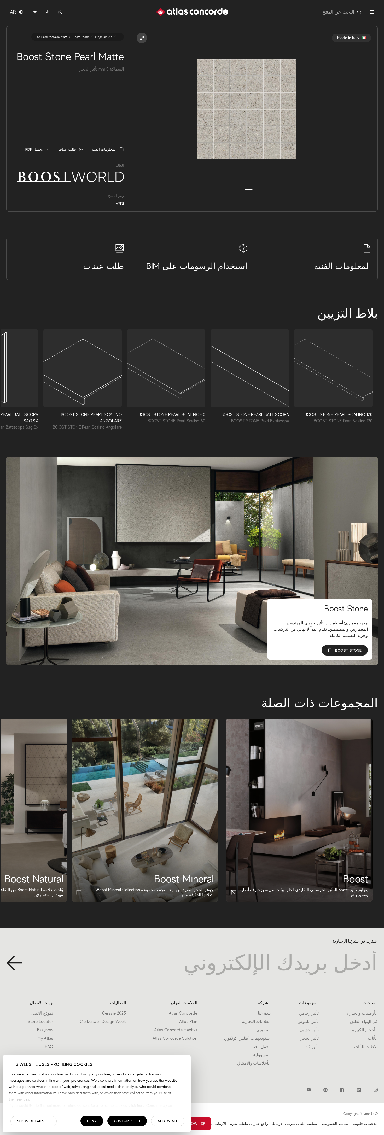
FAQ (49, 1046)
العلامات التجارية (256, 1021)
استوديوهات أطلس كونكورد (247, 1038)
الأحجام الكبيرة (365, 1030)
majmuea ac (103, 37)
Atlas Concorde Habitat (175, 1030)
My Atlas (45, 1038)
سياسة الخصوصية (334, 1123)
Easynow (188, 1123)
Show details (30, 1121)
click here (135, 1105)
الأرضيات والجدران (361, 1013)
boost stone (81, 37)
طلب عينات (67, 149)
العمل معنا (262, 1046)
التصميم (264, 1030)
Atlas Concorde (183, 1013)
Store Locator (40, 1021)
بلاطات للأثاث (366, 1046)
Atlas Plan (188, 1021)
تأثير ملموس (308, 1021)
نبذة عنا (264, 1013)
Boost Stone (348, 650)
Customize (124, 1121)
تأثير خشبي (309, 1030)
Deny (92, 1121)
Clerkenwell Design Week (103, 1021)
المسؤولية (262, 1055)
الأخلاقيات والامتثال (254, 1063)
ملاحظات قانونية (365, 1123)
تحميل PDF (34, 149)
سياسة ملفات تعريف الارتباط (294, 1123)
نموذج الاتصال (41, 1013)
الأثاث (373, 1038)
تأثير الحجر (310, 1038)
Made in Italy (348, 38)
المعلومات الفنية (104, 149)
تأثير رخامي (309, 1013)
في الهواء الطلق (364, 1021)
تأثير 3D (312, 1046)
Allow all (168, 1121)
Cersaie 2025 (114, 1013)
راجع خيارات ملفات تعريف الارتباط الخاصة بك (232, 1123)
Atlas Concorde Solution (175, 1038)
